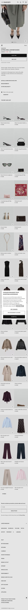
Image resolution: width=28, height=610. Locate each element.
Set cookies (14, 309)
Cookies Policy (20, 306)
